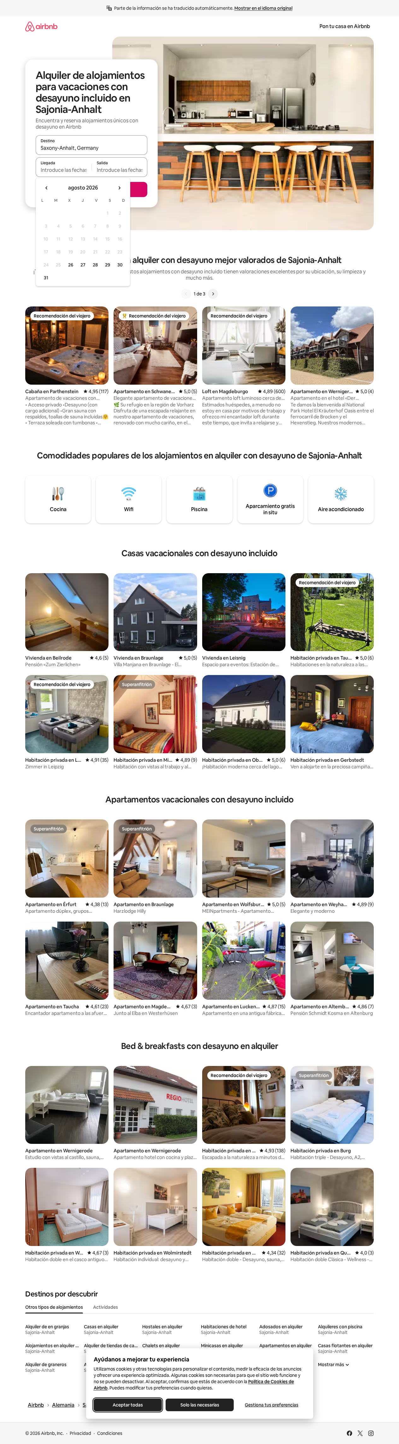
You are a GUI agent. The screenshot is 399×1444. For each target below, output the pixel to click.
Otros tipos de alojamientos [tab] (54, 1307)
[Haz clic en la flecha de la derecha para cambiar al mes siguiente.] (119, 188)
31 (46, 278)
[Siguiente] (213, 294)
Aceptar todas (128, 1405)
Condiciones (109, 1433)
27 (82, 265)
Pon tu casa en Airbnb (345, 26)
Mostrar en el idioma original (263, 8)
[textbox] (63, 170)
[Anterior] (186, 294)
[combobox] (91, 148)
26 (70, 265)
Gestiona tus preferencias (271, 1405)
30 (120, 265)
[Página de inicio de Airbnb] (41, 26)
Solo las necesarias (199, 1405)
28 (95, 265)
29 (107, 265)
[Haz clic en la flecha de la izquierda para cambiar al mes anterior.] (47, 188)
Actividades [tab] (105, 1307)
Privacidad (80, 1433)
